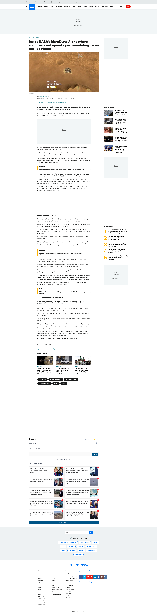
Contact (67, 587)
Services (54, 571)
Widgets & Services (57, 589)
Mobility (37, 37)
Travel (74, 6)
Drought (71, 546)
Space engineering (71, 379)
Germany (72, 550)
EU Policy (59, 6)
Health (97, 6)
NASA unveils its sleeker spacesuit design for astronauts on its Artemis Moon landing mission (62, 292)
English (29, 2)
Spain (63, 550)
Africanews (54, 592)
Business (67, 6)
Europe (46, 6)
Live (128, 6)
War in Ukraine (85, 542)
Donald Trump (91, 546)
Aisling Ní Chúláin (43, 96)
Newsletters (85, 581)
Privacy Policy (69, 582)
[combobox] (84, 2)
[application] (64, 72)
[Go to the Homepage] (32, 7)
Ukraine (80, 546)
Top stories (109, 107)
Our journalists (41, 598)
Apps (53, 585)
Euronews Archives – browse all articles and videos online (44, 602)
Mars (63, 383)
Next (79, 6)
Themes (40, 571)
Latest (40, 6)
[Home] (29, 37)
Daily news (78, 554)
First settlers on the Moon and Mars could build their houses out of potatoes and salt (61, 169)
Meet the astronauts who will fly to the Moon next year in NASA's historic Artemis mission (60, 254)
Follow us (54, 582)
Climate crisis (91, 550)
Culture (85, 6)
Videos (39, 594)
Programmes (41, 596)
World (52, 6)
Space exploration (44, 383)
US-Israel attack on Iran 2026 (68, 542)
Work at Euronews (70, 589)
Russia (95, 542)
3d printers (42, 379)
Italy (63, 546)
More (66, 571)
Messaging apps (56, 587)
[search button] (76, 2)
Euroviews (104, 6)
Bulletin (53, 576)
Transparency (69, 585)
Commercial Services (71, 576)
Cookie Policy (69, 580)
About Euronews (69, 573)
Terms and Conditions (71, 578)
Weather (54, 578)
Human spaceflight (55, 379)
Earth (91, 6)
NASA (55, 383)
